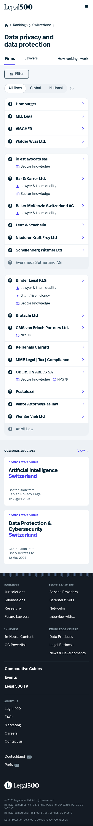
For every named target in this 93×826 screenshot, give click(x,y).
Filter (19, 74)
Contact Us (61, 820)
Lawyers (31, 58)
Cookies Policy (44, 820)
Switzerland (41, 25)
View (81, 451)
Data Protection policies (18, 820)
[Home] (40, 6)
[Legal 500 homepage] (46, 785)
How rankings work (73, 59)
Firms (10, 59)
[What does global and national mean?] (71, 88)
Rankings (20, 25)
